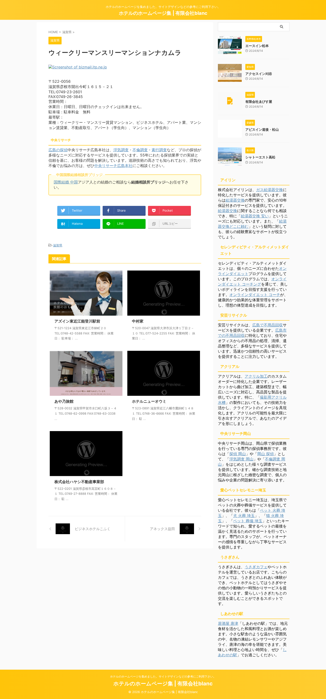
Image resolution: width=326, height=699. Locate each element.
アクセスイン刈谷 (258, 74)
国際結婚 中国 (66, 182)
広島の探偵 (58, 149)
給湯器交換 (235, 200)
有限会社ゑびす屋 (258, 101)
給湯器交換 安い (255, 216)
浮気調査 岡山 (241, 459)
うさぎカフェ (256, 566)
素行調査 (159, 149)
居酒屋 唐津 (228, 623)
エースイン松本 (257, 46)
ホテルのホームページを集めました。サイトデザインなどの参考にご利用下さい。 (163, 676)
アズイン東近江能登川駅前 (77, 321)
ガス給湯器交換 (269, 189)
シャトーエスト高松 (260, 157)
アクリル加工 (256, 376)
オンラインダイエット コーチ (254, 294)
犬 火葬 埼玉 (244, 515)
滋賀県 (57, 245)
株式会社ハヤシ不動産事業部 (79, 481)
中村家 (137, 321)
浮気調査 (121, 149)
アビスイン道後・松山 (262, 129)
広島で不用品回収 (267, 325)
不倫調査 (140, 149)
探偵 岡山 (237, 453)
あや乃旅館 (64, 401)
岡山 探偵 (265, 453)
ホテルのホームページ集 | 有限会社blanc (163, 13)
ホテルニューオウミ (149, 401)
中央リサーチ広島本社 (113, 165)
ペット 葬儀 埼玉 (247, 520)
